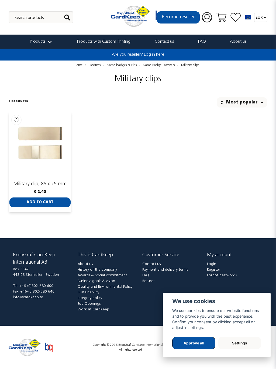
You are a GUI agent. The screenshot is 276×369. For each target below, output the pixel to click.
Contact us (164, 41)
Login (211, 264)
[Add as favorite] (235, 17)
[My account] (207, 17)
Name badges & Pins (122, 65)
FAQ (202, 41)
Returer (148, 281)
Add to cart (39, 202)
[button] (248, 17)
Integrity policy (90, 298)
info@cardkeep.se (28, 297)
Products (37, 41)
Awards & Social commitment (102, 275)
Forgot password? (222, 275)
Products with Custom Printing (103, 41)
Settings (239, 343)
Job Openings (89, 304)
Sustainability (88, 292)
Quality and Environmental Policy (105, 287)
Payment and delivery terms (165, 270)
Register (213, 270)
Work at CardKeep (93, 309)
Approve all (194, 343)
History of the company (97, 270)
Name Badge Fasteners (159, 65)
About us (238, 41)
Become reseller (178, 17)
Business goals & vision (96, 281)
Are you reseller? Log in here (138, 54)
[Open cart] (221, 17)
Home (78, 65)
